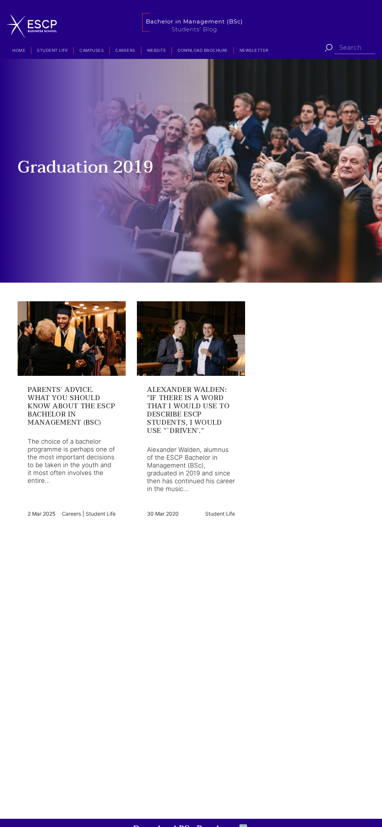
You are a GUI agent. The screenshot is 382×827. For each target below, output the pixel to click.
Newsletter (254, 50)
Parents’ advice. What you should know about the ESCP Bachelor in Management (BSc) (71, 406)
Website (156, 50)
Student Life (52, 50)
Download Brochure (203, 50)
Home (18, 50)
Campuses (91, 50)
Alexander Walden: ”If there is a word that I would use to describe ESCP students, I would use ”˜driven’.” (188, 410)
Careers (125, 50)
